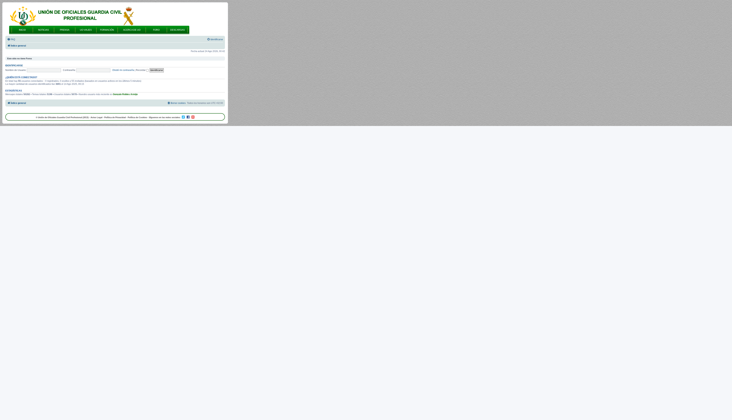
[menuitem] (11, 39)
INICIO (22, 30)
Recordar (141, 70)
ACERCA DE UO (131, 30)
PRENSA (64, 30)
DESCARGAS (177, 30)
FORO (156, 30)
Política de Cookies (137, 117)
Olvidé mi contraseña (123, 70)
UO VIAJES (86, 30)
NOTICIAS (43, 30)
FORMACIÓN (107, 30)
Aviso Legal (96, 117)
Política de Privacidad (115, 117)
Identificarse (14, 65)
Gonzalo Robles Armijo (125, 94)
